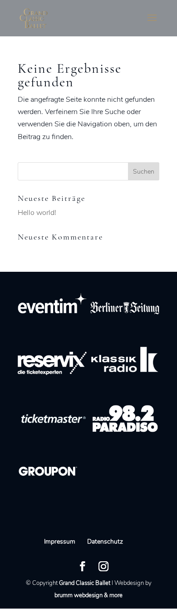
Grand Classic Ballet (84, 583)
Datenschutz (105, 541)
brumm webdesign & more (88, 595)
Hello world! (37, 213)
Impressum (59, 541)
